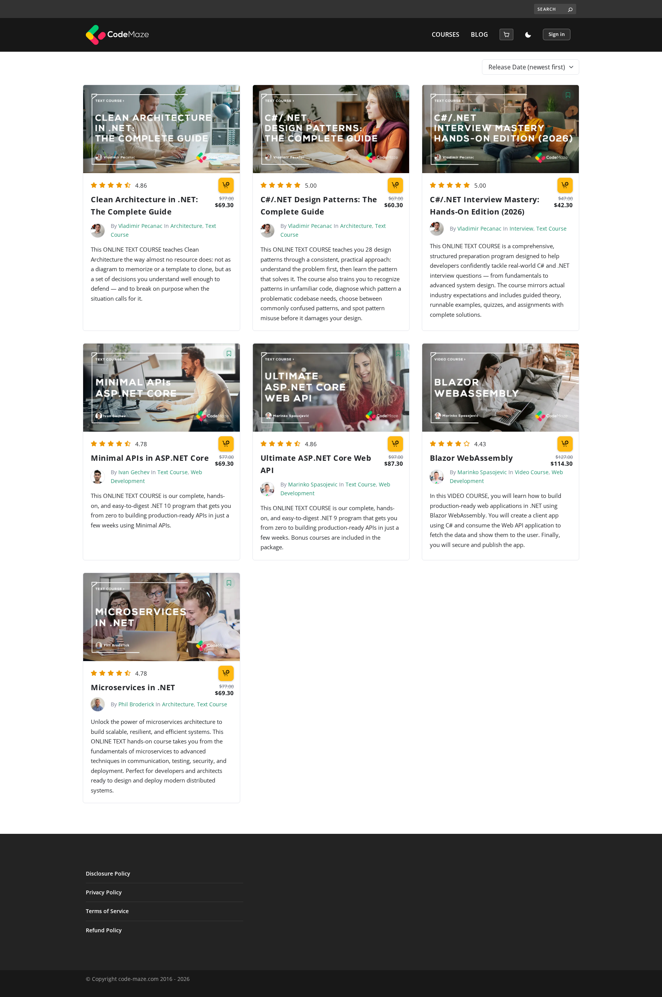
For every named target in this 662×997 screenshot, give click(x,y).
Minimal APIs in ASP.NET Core (150, 458)
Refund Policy (104, 930)
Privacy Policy (104, 892)
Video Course (532, 472)
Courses (445, 35)
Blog (479, 35)
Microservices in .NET (133, 687)
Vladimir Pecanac (140, 225)
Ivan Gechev (133, 472)
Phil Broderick (136, 704)
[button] (506, 34)
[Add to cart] (226, 185)
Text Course (551, 228)
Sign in (557, 34)
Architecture (186, 225)
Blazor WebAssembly (471, 458)
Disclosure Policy (108, 873)
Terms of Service (107, 911)
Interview (521, 228)
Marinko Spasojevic (313, 484)
